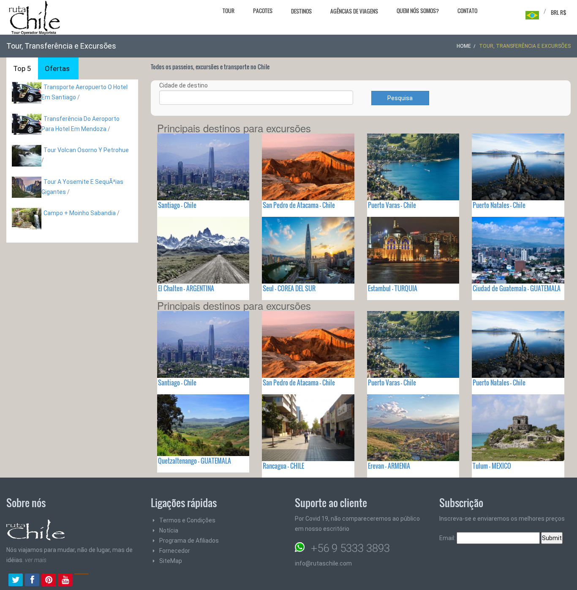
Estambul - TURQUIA (392, 288)
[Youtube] (65, 581)
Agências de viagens (354, 11)
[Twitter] (15, 581)
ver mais (35, 560)
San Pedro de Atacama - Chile (299, 205)
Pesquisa (400, 98)
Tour (228, 10)
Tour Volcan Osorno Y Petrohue (86, 150)
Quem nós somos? (418, 10)
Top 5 (22, 68)
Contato (467, 10)
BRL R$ (558, 12)
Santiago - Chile (177, 205)
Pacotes (262, 10)
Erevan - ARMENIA (389, 465)
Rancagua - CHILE (283, 465)
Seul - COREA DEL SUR (289, 288)
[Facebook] (32, 581)
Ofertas (57, 68)
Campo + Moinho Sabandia (80, 213)
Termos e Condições (187, 520)
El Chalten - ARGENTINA (186, 288)
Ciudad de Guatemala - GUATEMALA (517, 288)
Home (464, 46)
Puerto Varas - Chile (392, 205)
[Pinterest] (48, 581)
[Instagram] (81, 581)
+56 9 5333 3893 (350, 548)
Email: (448, 538)
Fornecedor (174, 550)
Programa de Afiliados (189, 540)
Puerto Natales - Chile (499, 205)
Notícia (168, 530)
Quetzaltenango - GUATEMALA (194, 460)
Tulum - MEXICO (492, 465)
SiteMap (170, 560)
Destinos (301, 11)
